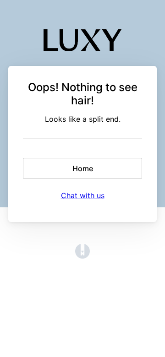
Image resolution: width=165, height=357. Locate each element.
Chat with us (82, 195)
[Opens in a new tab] (82, 255)
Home (82, 168)
